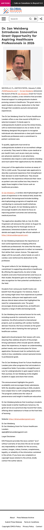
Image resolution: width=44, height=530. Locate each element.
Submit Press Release (13, 522)
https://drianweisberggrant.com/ (15, 235)
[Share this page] (40, 19)
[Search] (30, 18)
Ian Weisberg (23, 94)
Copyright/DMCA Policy (11, 526)
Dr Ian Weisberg (8, 193)
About (12, 518)
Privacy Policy (28, 526)
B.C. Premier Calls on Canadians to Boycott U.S (23, 3)
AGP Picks (5, 3)
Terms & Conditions (31, 522)
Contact (39, 526)
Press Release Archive (25, 518)
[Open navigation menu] (4, 19)
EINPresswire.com (10, 91)
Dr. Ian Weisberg (26, 91)
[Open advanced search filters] (35, 18)
